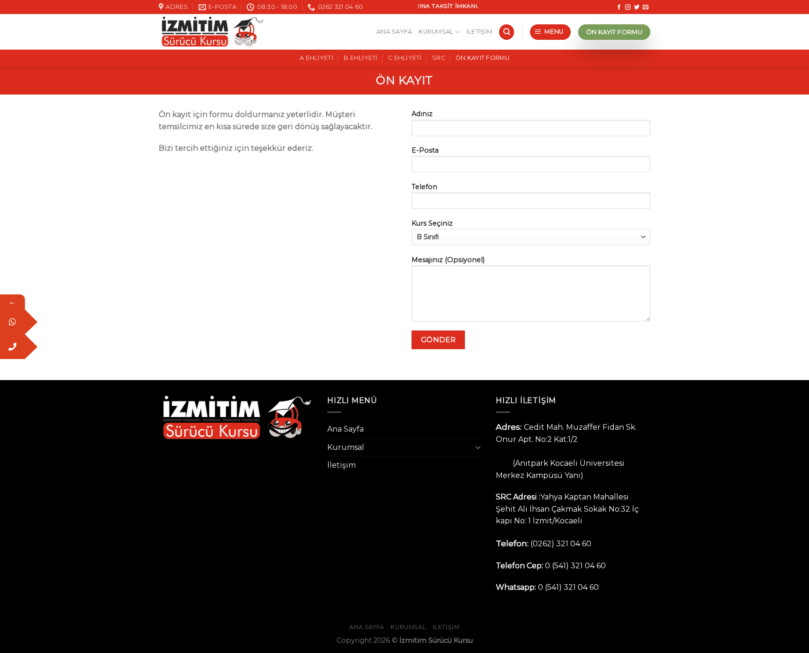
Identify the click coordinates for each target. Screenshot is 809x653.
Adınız (422, 114)
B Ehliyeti (361, 57)
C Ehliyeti (405, 57)
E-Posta (425, 150)
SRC (438, 57)
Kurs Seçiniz (432, 223)
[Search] (506, 32)
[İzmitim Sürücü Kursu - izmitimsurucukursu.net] (212, 32)
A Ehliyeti (316, 57)
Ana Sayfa (394, 31)
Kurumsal (436, 31)
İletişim (479, 31)
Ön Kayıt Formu (482, 57)
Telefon (424, 187)
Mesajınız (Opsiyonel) (448, 260)
